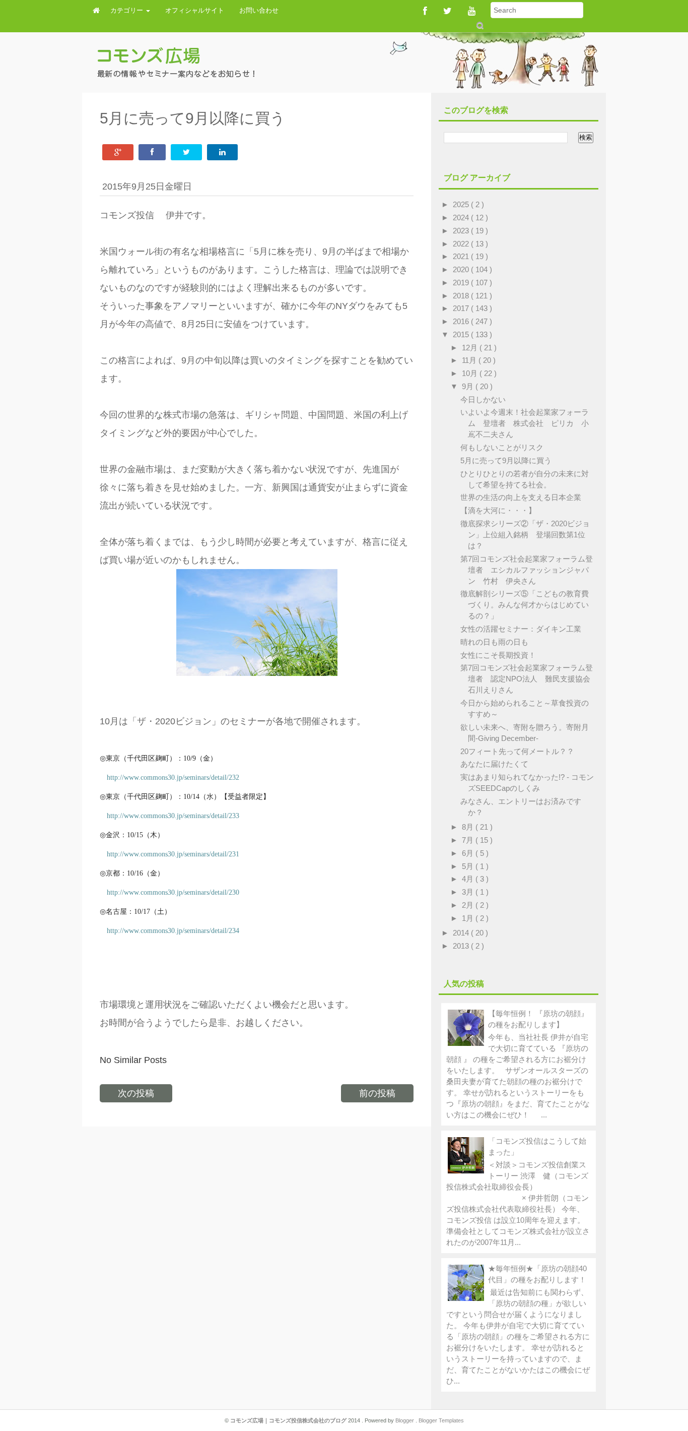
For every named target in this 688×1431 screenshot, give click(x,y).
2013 (462, 946)
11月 (470, 360)
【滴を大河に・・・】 (498, 510)
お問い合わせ (259, 10)
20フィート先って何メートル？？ (517, 751)
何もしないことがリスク (501, 447)
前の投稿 (377, 1093)
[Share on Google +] (117, 152)
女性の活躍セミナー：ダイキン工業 (520, 629)
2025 (462, 204)
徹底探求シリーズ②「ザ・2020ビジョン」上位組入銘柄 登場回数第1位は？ (525, 534)
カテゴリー (127, 10)
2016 (462, 321)
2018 (462, 295)
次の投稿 (136, 1093)
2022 (462, 243)
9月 (468, 386)
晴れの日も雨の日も (494, 642)
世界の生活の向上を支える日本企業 (520, 497)
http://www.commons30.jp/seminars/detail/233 (173, 816)
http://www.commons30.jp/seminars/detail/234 (173, 931)
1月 (468, 918)
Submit (480, 25)
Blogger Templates (441, 1420)
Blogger (405, 1420)
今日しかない (483, 399)
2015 (462, 334)
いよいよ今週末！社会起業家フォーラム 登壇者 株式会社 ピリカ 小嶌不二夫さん (524, 423)
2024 (462, 217)
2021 (462, 256)
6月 (468, 853)
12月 (470, 347)
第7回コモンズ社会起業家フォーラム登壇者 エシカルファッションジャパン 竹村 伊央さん (526, 569)
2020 (462, 269)
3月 (468, 892)
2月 (468, 905)
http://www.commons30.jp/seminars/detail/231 (173, 854)
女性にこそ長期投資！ (498, 655)
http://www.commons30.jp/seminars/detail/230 (173, 892)
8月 (468, 827)
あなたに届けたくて (494, 764)
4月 (468, 879)
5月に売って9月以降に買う (506, 460)
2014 (462, 932)
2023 (462, 230)
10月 (470, 373)
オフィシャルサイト (194, 10)
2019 (462, 282)
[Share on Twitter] (186, 152)
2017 (462, 308)
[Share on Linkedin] (222, 152)
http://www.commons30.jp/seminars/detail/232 (173, 777)
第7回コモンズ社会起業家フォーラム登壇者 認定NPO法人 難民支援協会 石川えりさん (529, 678)
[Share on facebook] (152, 152)
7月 (468, 840)
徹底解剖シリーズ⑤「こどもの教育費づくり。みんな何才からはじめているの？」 (524, 604)
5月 (468, 866)
